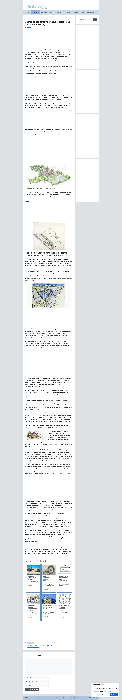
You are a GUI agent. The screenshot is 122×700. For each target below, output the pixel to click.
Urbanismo (76, 12)
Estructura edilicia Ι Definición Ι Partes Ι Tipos (49, 607)
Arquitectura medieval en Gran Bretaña (32, 578)
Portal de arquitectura (76, 697)
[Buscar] (95, 19)
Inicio (28, 12)
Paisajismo (69, 12)
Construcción (44, 12)
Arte (51, 12)
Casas (83, 12)
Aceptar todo (114, 694)
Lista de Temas (84, 697)
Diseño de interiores (59, 12)
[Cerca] (118, 683)
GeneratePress (41, 697)
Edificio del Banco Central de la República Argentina (39, 645)
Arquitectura (36, 12)
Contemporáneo (91, 12)
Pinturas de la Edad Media (33, 647)
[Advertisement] (48, 39)
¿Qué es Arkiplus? (93, 697)
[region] (105, 690)
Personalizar (97, 694)
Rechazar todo (105, 694)
